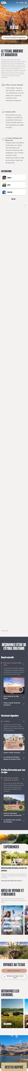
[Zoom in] (25, 205)
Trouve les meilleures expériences (15, 37)
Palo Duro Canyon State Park (12, 664)
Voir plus (13, 199)
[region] (14, 418)
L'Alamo (7, 721)
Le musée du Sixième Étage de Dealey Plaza (12, 758)
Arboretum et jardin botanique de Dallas (11, 779)
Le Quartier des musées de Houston (12, 821)
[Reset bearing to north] (25, 210)
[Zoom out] (25, 207)
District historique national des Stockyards (13, 814)
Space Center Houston (12, 753)
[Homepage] (3, 3)
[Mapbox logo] (5, 631)
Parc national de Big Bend (11, 697)
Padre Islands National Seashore (12, 704)
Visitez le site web (13, 970)
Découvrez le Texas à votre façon (15, 976)
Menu (21, 3)
